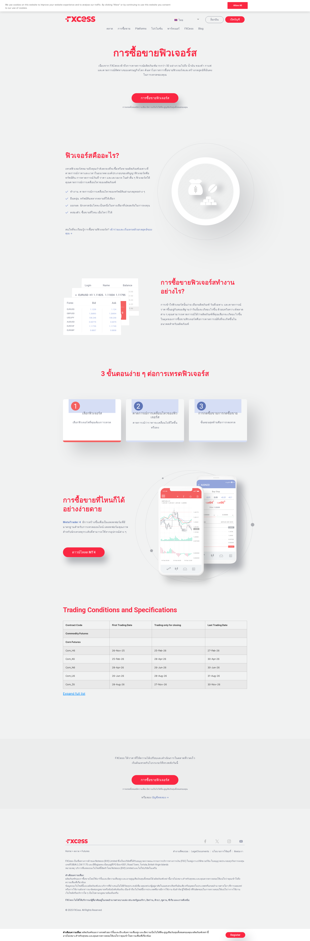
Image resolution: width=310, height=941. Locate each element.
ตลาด (110, 28)
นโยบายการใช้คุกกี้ (221, 851)
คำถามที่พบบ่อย (180, 851)
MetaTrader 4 (72, 522)
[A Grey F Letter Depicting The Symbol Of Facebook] (205, 841)
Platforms (140, 28)
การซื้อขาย (124, 28)
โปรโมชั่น (157, 28)
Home (68, 851)
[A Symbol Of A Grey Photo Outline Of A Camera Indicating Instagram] (229, 841)
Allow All (237, 5)
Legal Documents (200, 851)
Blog (200, 28)
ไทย (180, 20)
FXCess (188, 28)
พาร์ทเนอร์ (173, 28)
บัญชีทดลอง (159, 797)
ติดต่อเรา (238, 851)
